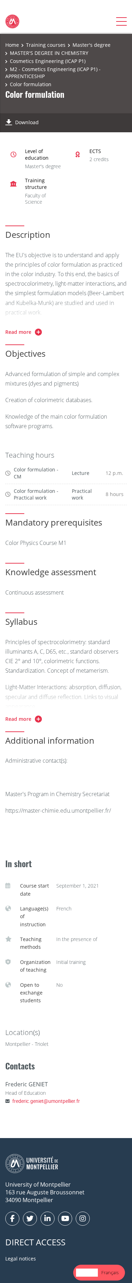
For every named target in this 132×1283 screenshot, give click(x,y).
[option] (110, 1273)
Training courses (45, 45)
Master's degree (92, 45)
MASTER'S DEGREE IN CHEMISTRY (49, 53)
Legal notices (20, 1258)
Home (12, 45)
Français (110, 1272)
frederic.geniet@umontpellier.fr (46, 1101)
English (87, 1272)
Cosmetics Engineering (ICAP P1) (48, 61)
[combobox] (87, 1273)
